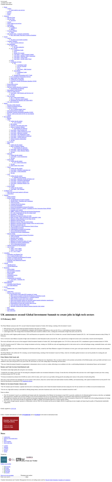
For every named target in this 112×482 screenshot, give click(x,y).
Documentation (11, 44)
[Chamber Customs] (4, 462)
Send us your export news (14, 293)
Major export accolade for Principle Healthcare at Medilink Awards (27, 296)
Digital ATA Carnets (19, 53)
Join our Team (11, 19)
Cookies (9, 11)
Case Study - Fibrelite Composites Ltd (20, 170)
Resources (6, 267)
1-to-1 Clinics (10, 247)
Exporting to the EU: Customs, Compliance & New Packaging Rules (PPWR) (30, 208)
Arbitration (10, 261)
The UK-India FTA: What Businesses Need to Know (24, 226)
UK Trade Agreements (13, 102)
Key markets (7, 116)
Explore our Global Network (14, 259)
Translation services (12, 275)
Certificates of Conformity (17, 79)
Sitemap (6, 447)
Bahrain (9, 118)
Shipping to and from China (17, 220)
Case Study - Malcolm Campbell (18, 133)
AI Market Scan (8, 190)
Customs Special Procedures (17, 204)
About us (6, 16)
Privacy (9, 13)
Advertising (10, 281)
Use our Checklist (21, 66)
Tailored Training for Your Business (16, 245)
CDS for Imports (14, 236)
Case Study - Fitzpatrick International (20, 180)
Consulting (7, 253)
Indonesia (9, 153)
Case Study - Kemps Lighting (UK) (19, 182)
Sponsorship (10, 276)
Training (6, 195)
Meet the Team (11, 17)
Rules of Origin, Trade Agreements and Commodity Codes (25, 217)
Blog (8, 307)
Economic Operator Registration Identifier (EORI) (23, 81)
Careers (9, 22)
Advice (9, 38)
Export (5, 36)
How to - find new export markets (19, 99)
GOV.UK (13, 408)
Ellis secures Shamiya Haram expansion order (22, 301)
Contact (9, 8)
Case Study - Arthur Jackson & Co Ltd (20, 131)
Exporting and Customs (16, 210)
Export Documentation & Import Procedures (21, 207)
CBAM (6, 263)
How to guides (11, 272)
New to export (11, 96)
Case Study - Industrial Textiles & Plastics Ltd (22, 179)
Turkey (12, 32)
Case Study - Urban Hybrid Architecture (20, 136)
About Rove (10, 193)
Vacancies (13, 20)
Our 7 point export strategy (17, 97)
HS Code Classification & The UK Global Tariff (23, 213)
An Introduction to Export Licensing (19, 199)
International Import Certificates (15, 110)
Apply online (13, 45)
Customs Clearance (12, 41)
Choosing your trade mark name (18, 125)
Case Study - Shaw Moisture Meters (19, 150)
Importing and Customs (16, 238)
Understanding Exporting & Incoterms (20, 229)
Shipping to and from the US (17, 224)
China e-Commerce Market (17, 127)
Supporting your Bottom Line (15, 254)
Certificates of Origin (15, 62)
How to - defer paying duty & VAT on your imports (20, 113)
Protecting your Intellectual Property (16, 260)
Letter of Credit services (13, 91)
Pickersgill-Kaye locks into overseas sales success (23, 303)
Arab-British (17, 70)
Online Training (11, 196)
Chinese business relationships (18, 139)
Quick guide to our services (17, 10)
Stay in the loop (11, 310)
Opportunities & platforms (17, 88)
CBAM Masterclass (12, 266)
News (5, 290)
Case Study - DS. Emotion (17, 189)
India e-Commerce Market (17, 146)
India (8, 143)
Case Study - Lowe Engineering (18, 156)
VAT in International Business (18, 230)
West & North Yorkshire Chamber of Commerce (57, 480)
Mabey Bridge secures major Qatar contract (21, 298)
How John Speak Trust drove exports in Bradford (23, 35)
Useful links (10, 273)
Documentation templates (13, 270)
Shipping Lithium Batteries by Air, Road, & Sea (22, 219)
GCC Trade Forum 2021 (20, 162)
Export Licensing (11, 85)
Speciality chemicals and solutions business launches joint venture (27, 306)
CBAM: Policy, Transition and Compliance (21, 201)
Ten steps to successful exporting (18, 39)
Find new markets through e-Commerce (17, 87)
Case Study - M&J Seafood (24, 69)
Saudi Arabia (10, 159)
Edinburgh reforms (27, 381)
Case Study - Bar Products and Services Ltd (21, 93)
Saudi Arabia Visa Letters (17, 78)
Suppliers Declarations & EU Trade (23, 75)
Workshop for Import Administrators (19, 242)
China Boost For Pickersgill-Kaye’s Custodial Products (24, 297)
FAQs (15, 51)
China (8, 119)
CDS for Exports (14, 202)
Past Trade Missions (12, 285)
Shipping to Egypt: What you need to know (21, 221)
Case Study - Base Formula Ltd (18, 130)
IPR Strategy (13, 124)
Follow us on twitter (6, 464)
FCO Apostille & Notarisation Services (20, 76)
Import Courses (11, 233)
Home (5, 7)
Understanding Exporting (17, 227)
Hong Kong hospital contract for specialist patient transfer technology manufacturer (31, 300)
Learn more (10, 25)
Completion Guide (18, 50)
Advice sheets (10, 269)
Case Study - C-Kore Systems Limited (24, 54)
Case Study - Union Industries (18, 171)
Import (5, 103)
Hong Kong (10, 142)
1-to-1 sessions (17, 122)
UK (15, 63)
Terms (8, 14)
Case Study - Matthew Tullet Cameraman (24, 56)
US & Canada (11, 186)
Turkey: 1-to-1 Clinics (16, 250)
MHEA (12, 29)
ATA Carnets (13, 48)
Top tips (12, 94)
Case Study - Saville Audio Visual (22, 59)
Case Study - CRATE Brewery (18, 137)
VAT (11, 82)
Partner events (11, 288)
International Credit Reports (14, 90)
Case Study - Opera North (20, 57)
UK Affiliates (10, 26)
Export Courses (11, 198)
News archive (10, 309)
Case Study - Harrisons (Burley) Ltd (19, 183)
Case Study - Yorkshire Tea (17, 279)
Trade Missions (8, 282)
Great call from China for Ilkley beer (19, 304)
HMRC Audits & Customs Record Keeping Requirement (25, 211)
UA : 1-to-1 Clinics (15, 251)
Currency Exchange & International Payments (19, 257)
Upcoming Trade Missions (14, 284)
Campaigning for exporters (14, 278)
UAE (8, 174)
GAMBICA (13, 28)
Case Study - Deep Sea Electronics (19, 149)
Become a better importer (13, 105)
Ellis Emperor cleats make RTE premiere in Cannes (23, 294)
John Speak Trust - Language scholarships (18, 33)
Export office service (12, 84)
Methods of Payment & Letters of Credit (20, 216)
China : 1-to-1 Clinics (16, 248)
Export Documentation (16, 205)
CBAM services (11, 264)
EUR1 (12, 60)
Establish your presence (20, 177)
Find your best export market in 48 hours (17, 192)
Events (5, 287)
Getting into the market (16, 121)
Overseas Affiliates (12, 31)
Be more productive (19, 47)
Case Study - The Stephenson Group (20, 134)
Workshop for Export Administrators (19, 232)
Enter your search (5, 477)
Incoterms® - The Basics (16, 214)
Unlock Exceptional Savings (14, 106)
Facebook (37, 414)
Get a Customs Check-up (17, 42)
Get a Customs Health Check (18, 109)
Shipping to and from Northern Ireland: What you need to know (27, 223)
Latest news (10, 291)
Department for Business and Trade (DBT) (21, 100)
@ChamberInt (26, 414)
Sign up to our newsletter (7, 475)
